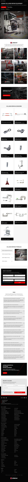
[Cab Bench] (7, 66)
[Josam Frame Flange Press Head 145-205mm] (7, 166)
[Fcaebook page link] (21, 397)
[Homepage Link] (4, 397)
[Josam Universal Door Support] (7, 116)
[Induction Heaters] (7, 78)
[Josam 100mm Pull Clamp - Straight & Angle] (7, 149)
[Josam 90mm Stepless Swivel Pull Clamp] (21, 133)
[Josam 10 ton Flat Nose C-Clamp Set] (7, 216)
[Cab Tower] (20, 54)
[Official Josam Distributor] (14, 478)
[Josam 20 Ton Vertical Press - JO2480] (7, 183)
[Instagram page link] (23, 397)
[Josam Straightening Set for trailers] (21, 183)
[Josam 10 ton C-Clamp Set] (21, 216)
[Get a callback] (3, 7)
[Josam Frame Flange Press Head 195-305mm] (21, 149)
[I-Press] (20, 66)
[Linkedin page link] (26, 397)
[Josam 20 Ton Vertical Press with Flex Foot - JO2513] (21, 166)
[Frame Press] (7, 54)
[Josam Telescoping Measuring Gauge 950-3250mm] (21, 116)
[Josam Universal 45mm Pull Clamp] (7, 133)
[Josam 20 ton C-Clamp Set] (7, 200)
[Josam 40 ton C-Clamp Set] (7, 232)
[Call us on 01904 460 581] (9, 7)
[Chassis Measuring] (20, 78)
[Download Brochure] (6, 95)
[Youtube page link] (24, 397)
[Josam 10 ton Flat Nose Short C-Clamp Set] (21, 200)
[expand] (5, 373)
